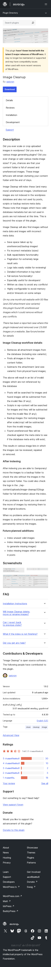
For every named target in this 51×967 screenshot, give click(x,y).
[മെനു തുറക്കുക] (46, 4)
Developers (9, 881)
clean (28, 727)
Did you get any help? (14, 643)
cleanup (36, 727)
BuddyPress (10, 911)
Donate (32, 881)
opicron (10, 81)
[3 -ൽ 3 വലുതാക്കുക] (44, 578)
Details (9, 100)
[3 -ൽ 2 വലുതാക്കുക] (44, 571)
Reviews (10, 107)
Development (13, 122)
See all (44, 783)
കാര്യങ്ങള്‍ (33, 876)
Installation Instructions (15, 603)
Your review (9, 783)
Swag (31, 887)
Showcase (32, 847)
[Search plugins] (33, 23)
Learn (6, 872)
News (6, 852)
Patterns (31, 862)
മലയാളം (14, 924)
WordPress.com (12, 896)
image (44, 727)
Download (10, 89)
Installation (11, 115)
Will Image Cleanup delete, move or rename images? (16, 613)
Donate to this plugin (14, 830)
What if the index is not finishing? (20, 634)
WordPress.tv (11, 887)
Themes (31, 852)
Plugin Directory (10, 13)
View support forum (13, 804)
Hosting (7, 857)
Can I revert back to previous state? (12, 623)
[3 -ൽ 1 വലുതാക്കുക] (20, 571)
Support (10, 129)
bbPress (8, 906)
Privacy (7, 862)
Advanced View (11, 735)
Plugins (30, 857)
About (6, 847)
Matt (7, 901)
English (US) (42, 720)
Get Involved (34, 872)
